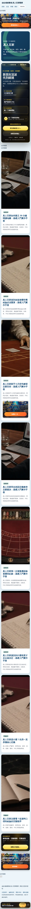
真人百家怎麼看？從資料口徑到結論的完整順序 (15, 820)
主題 (7, 7)
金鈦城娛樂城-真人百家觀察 (12, 3)
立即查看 (22, 905)
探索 (3, 7)
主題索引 (4, 892)
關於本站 (18, 892)
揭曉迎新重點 (15, 134)
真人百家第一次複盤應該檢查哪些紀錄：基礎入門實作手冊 (15, 574)
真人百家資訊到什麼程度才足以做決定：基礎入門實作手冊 (15, 658)
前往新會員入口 (15, 128)
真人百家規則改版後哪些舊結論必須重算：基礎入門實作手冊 (15, 302)
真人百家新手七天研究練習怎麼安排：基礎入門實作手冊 (15, 386)
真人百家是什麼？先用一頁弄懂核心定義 (15, 740)
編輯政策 (11, 892)
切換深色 (22, 6)
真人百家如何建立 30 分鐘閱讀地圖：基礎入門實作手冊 (15, 218)
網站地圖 (25, 892)
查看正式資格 (15, 847)
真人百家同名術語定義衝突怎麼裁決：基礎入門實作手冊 (15, 489)
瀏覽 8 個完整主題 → (9, 58)
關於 (16, 7)
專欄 (11, 7)
